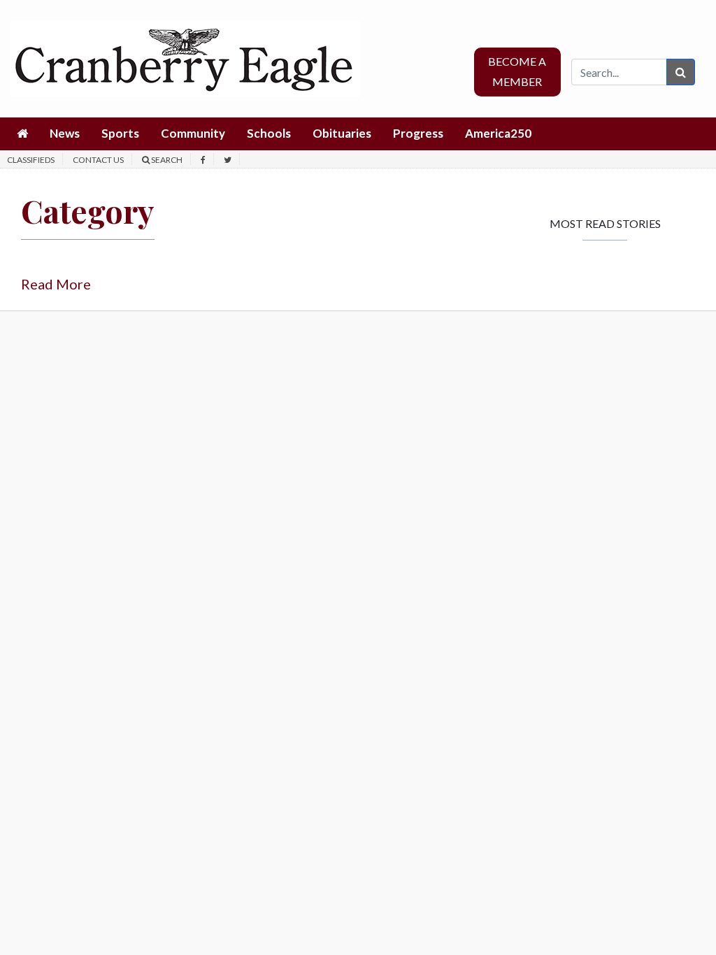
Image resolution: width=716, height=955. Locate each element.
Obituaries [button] (342, 133)
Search (166, 160)
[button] (22, 133)
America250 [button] (498, 133)
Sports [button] (120, 133)
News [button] (65, 133)
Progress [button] (418, 133)
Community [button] (193, 133)
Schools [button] (269, 133)
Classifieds (31, 160)
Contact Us (98, 160)
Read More (56, 283)
